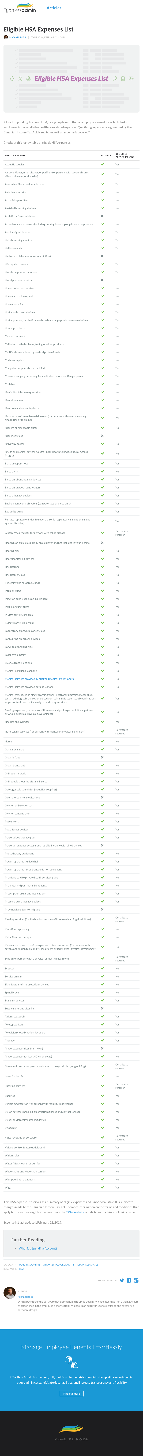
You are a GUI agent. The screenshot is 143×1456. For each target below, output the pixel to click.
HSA (21, 1268)
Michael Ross (17, 37)
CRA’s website (75, 1212)
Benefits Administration (35, 1264)
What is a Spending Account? (38, 1248)
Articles (54, 7)
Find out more (71, 1393)
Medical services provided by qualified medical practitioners (39, 678)
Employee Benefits (63, 1264)
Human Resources (87, 1264)
